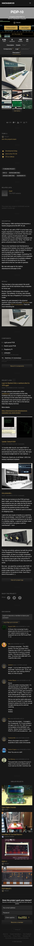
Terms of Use (7, 936)
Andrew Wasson (12, 680)
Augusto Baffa (12, 626)
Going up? (17, 929)
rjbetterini (10, 665)
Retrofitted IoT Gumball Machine (12, 834)
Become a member (7, 902)
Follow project (10, 28)
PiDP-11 (4, 861)
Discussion (17, 52)
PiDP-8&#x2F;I (6, 888)
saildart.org (5, 393)
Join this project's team (9, 139)
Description (10, 45)
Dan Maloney (11, 759)
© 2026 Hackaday (17, 941)
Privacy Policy (17, 936)
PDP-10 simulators (17, 304)
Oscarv (18, 23)
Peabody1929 (11, 738)
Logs (17, 49)
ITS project (25, 302)
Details (18, 45)
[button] (30, 3)
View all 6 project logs (17, 580)
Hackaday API (26, 936)
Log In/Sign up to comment (11, 622)
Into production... (7, 493)
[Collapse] (14, 380)
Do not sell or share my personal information (17, 938)
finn (9, 718)
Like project (25, 28)
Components (8, 49)
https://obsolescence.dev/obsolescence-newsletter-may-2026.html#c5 (14, 412)
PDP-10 (5, 173)
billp (9, 644)
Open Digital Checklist (9, 807)
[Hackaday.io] (8, 3)
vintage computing (8, 175)
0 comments (21, 388)
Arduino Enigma (12, 749)
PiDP (10, 191)
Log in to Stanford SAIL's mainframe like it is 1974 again (15, 384)
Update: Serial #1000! (9, 441)
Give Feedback (27, 934)
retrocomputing (14, 173)
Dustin (6, 809)
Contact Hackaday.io (15, 934)
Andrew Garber (9, 836)
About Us (5, 934)
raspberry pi (21, 175)
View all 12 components (17, 366)
